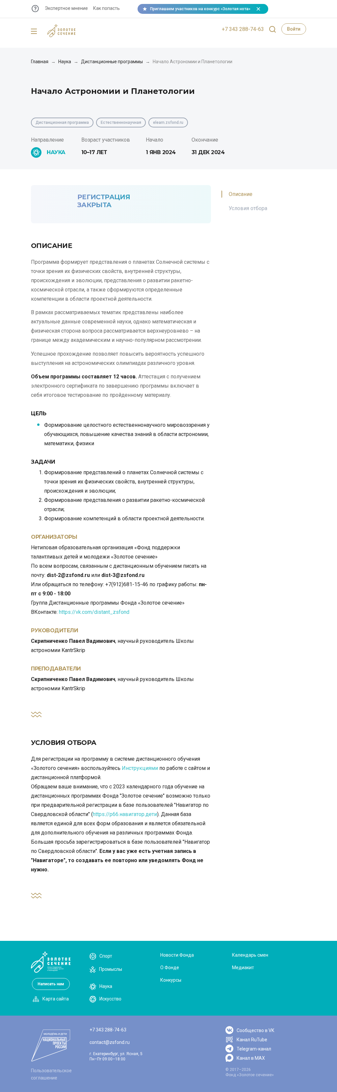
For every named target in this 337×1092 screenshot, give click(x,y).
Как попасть (106, 8)
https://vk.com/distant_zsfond (94, 612)
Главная (39, 61)
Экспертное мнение (66, 8)
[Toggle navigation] (34, 31)
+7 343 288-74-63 (243, 29)
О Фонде (169, 967)
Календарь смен (250, 955)
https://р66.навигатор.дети (125, 814)
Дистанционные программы (112, 61)
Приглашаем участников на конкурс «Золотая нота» (200, 9)
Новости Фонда (177, 955)
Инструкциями (140, 768)
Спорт (105, 956)
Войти (293, 29)
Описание (240, 194)
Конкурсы (170, 980)
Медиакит (243, 967)
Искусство (110, 998)
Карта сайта (55, 998)
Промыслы (110, 969)
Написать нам (51, 984)
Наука (64, 61)
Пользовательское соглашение (51, 1074)
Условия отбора (248, 208)
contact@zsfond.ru (110, 1042)
